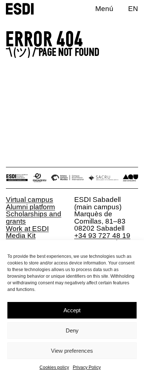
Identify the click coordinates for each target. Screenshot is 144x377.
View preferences (72, 351)
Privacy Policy (87, 367)
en (133, 9)
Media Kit (20, 235)
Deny (72, 330)
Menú (104, 9)
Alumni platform (30, 207)
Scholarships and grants (33, 217)
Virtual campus (29, 199)
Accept (72, 310)
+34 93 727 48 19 (102, 235)
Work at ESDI (27, 228)
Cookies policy (54, 367)
